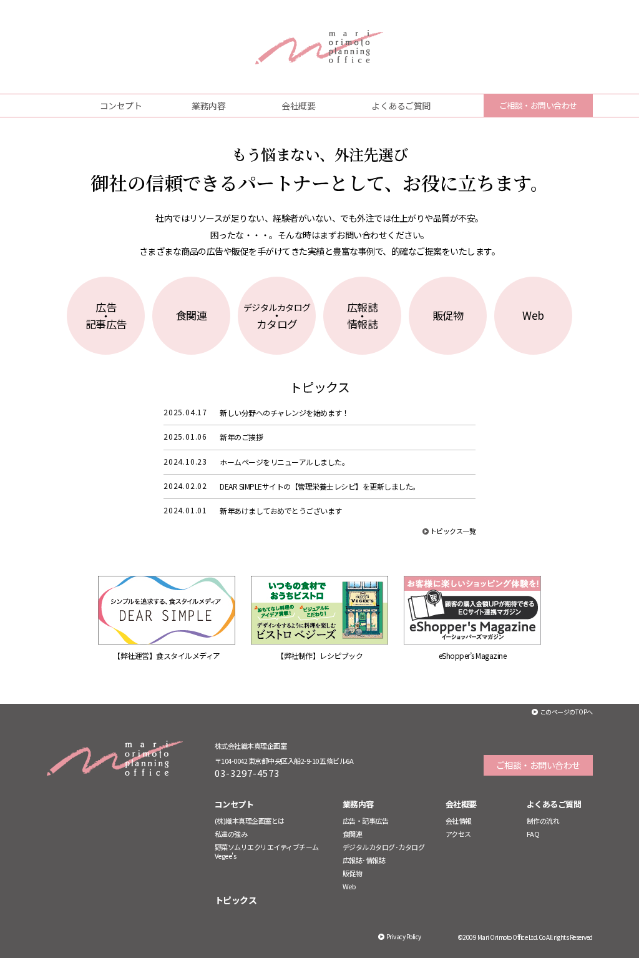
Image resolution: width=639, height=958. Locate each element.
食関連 (353, 834)
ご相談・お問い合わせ (538, 105)
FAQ (533, 834)
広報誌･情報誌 (364, 860)
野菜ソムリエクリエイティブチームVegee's (267, 851)
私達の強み (231, 834)
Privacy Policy (403, 936)
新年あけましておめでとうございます (281, 510)
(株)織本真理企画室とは (250, 821)
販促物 (353, 873)
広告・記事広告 (366, 821)
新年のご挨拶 (241, 437)
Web (349, 886)
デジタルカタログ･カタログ (384, 847)
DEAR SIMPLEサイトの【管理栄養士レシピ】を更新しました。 (320, 486)
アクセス (458, 834)
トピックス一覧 (453, 531)
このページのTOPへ (566, 711)
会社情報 (459, 821)
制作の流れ (543, 821)
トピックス (236, 900)
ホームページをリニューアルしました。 (284, 462)
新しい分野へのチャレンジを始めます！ (284, 412)
